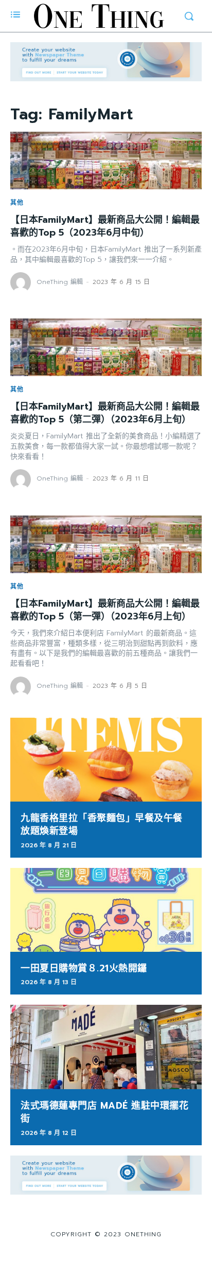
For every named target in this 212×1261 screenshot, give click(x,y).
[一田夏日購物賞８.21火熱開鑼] (106, 910)
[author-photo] (22, 282)
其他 (17, 203)
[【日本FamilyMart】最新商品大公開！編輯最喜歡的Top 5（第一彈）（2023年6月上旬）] (106, 544)
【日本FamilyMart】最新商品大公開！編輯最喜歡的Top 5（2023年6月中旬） (105, 226)
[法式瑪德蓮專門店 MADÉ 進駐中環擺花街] (106, 1047)
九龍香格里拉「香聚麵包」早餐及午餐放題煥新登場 (102, 824)
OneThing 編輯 (60, 282)
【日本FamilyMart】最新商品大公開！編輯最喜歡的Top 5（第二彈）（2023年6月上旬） (105, 413)
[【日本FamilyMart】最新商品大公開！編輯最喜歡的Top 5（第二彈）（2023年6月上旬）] (106, 347)
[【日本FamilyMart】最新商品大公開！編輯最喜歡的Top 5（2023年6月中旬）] (106, 160)
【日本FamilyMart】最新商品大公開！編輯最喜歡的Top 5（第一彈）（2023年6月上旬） (105, 610)
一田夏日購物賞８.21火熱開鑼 (84, 968)
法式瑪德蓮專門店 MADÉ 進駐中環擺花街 (104, 1112)
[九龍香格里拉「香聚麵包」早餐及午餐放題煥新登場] (106, 760)
